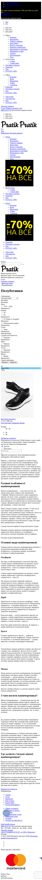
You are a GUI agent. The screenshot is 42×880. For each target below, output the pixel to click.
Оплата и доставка (12, 5)
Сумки (12, 61)
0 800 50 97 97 (6, 14)
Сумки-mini (14, 63)
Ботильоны (14, 39)
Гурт (7, 7)
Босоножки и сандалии (19, 49)
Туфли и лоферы (16, 41)
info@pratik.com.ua (8, 824)
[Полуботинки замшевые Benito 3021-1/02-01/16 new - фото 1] (17, 417)
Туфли (12, 83)
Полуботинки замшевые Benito (13, 423)
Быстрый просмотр (8, 419)
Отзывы (7, 12)
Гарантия (8, 67)
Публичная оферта (12, 805)
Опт (7, 69)
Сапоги (13, 53)
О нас (3, 108)
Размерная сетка (11, 816)
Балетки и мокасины (18, 47)
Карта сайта (9, 803)
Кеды (12, 79)
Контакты (9, 799)
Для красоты (10, 99)
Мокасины (14, 81)
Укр (6, 22)
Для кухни (9, 97)
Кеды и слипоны (16, 45)
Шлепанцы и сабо (17, 51)
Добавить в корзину (8, 438)
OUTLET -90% (11, 71)
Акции (8, 795)
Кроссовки (14, 43)
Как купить (9, 801)
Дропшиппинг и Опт (13, 814)
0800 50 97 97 (6, 110)
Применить (5, 308)
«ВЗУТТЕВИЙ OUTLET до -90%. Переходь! (18, 832)
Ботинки (13, 37)
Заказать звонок (7, 830)
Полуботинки (15, 55)
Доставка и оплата (12, 65)
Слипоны (13, 85)
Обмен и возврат (11, 3)
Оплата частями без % (13, 820)
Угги (12, 57)
